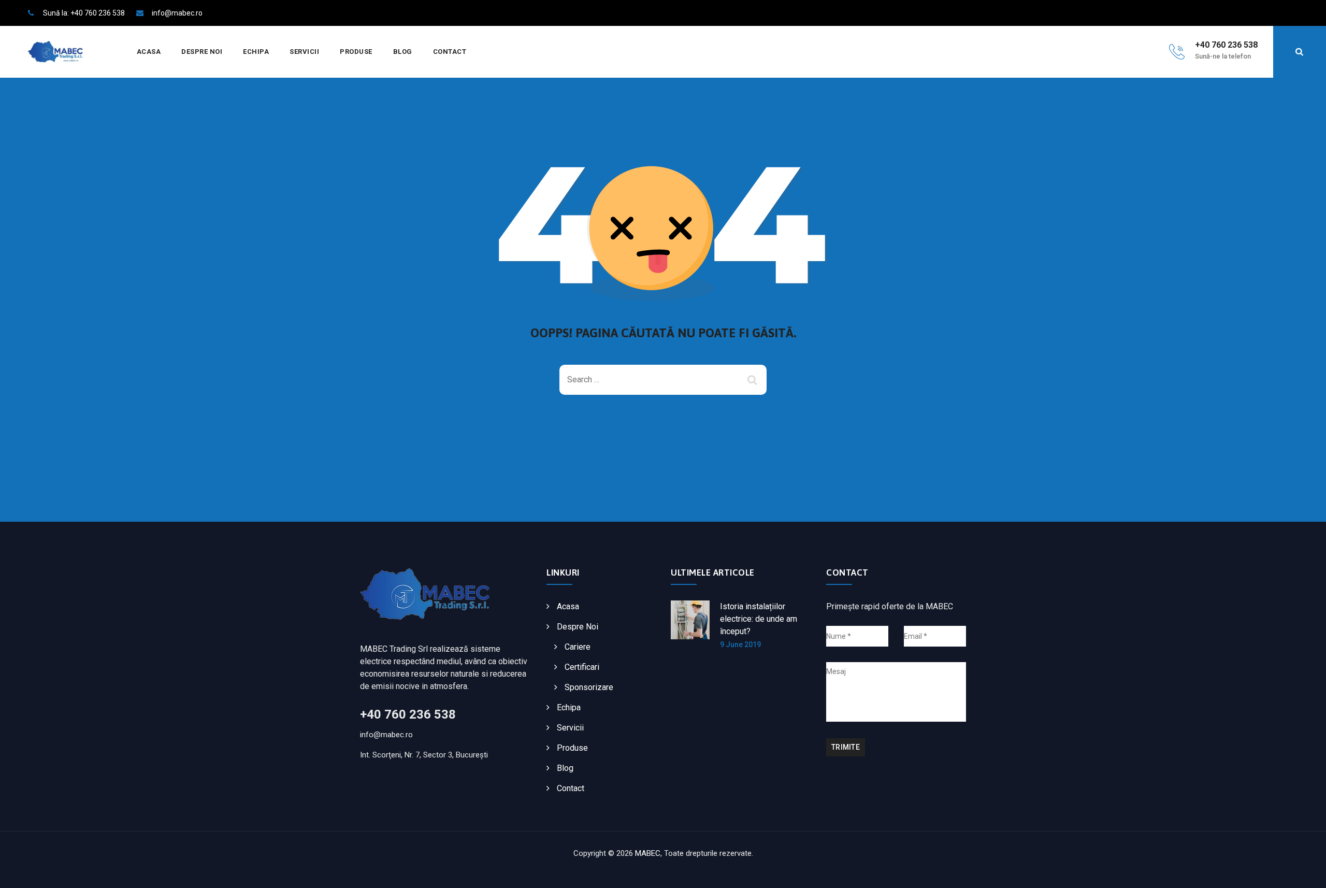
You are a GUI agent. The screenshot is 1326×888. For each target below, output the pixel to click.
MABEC (647, 853)
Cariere (577, 647)
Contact (450, 51)
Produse (356, 51)
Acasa (149, 51)
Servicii (304, 51)
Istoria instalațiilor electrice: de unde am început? (758, 618)
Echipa (256, 51)
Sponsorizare (589, 687)
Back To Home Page (655, 432)
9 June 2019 (740, 644)
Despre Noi (201, 51)
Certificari (582, 667)
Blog (402, 51)
